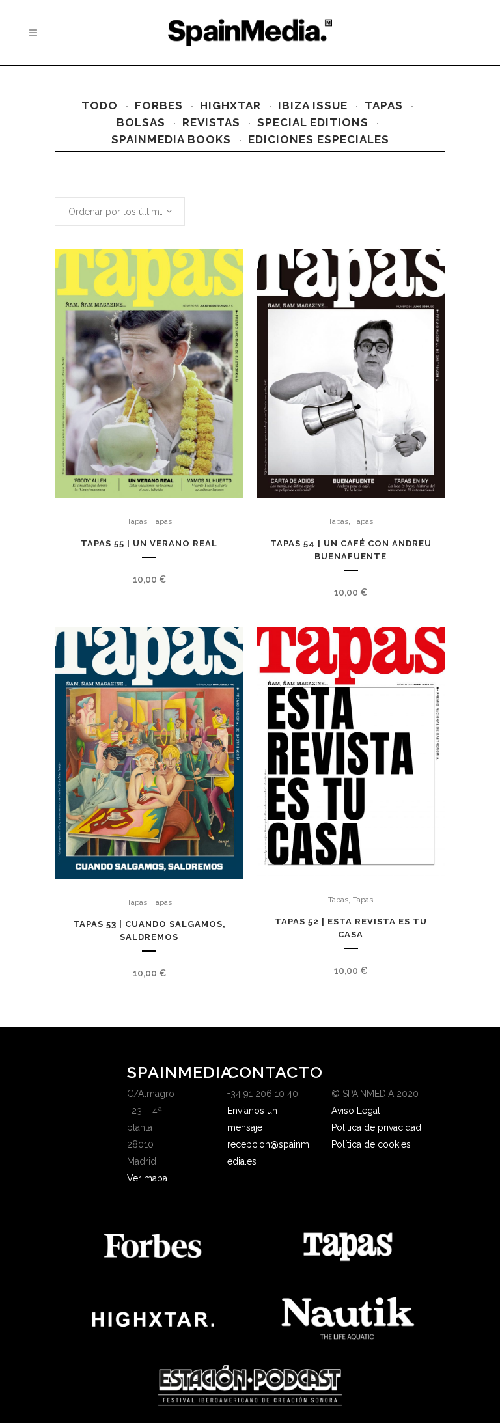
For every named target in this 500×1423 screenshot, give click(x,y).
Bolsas (141, 122)
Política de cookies (371, 1144)
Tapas (384, 105)
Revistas (211, 122)
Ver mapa (147, 1178)
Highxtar (230, 105)
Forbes (159, 105)
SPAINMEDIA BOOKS (171, 139)
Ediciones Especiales (318, 139)
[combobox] (120, 211)
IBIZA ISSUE (313, 105)
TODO (99, 105)
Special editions (312, 122)
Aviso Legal (355, 1110)
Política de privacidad (376, 1127)
